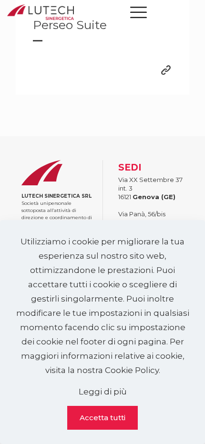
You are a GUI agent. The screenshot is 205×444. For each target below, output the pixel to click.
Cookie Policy (132, 370)
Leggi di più (103, 391)
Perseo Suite (70, 25)
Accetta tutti (102, 417)
